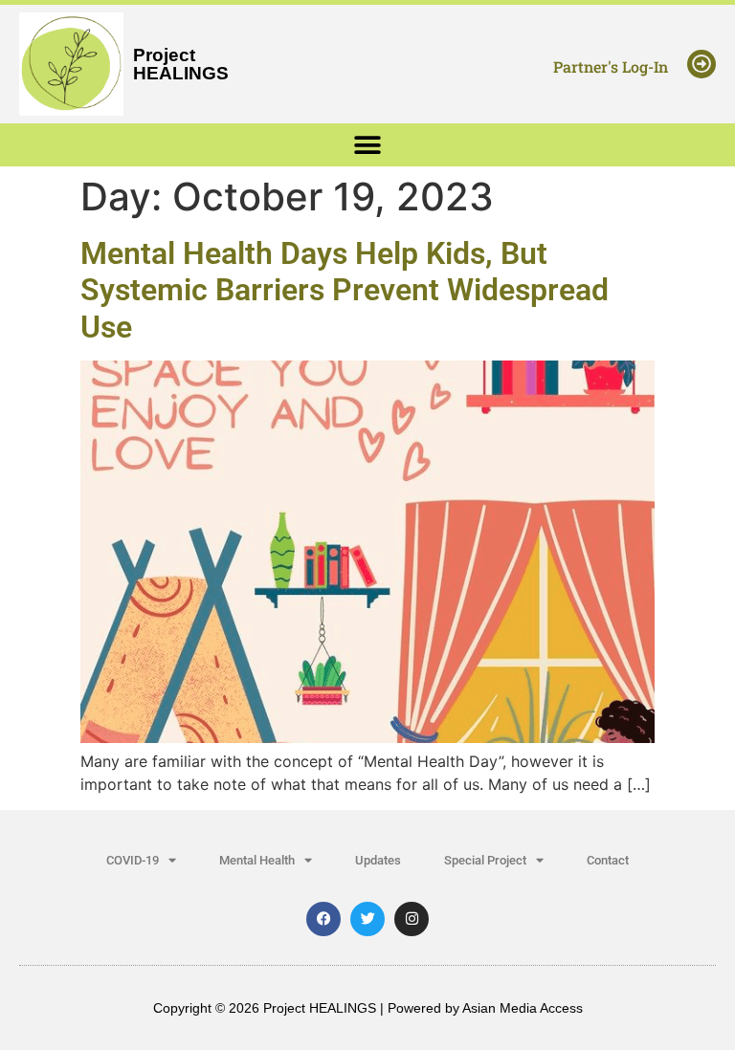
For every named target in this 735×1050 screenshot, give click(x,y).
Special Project (485, 860)
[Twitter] (367, 919)
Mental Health (257, 860)
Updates (378, 860)
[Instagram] (411, 919)
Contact (608, 860)
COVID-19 (132, 860)
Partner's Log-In (610, 66)
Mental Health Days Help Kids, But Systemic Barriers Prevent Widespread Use (344, 290)
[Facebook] (323, 919)
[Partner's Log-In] (701, 64)
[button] (368, 144)
